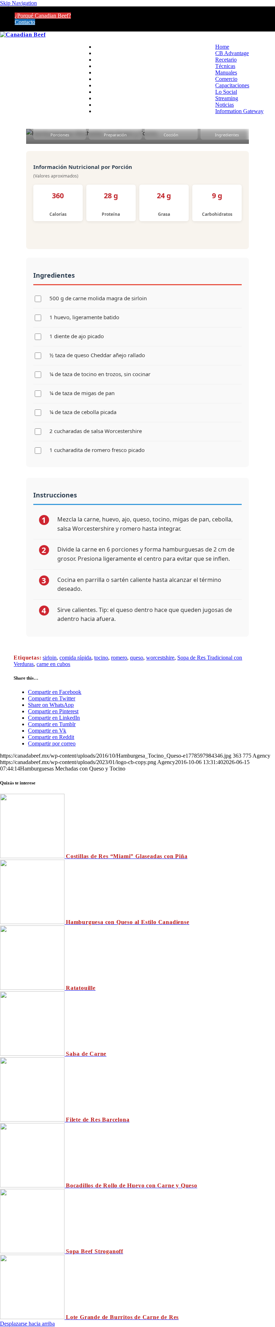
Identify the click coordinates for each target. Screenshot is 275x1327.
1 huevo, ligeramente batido (84, 317)
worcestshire (160, 658)
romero (119, 658)
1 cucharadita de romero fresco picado (97, 449)
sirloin (50, 658)
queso (136, 658)
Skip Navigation (18, 3)
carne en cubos (53, 664)
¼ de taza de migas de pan (82, 393)
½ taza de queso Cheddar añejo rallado (97, 355)
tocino (101, 658)
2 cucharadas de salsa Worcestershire (95, 430)
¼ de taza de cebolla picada (82, 411)
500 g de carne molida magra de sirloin (98, 298)
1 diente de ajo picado (76, 336)
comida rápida (75, 658)
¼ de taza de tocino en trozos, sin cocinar (99, 374)
